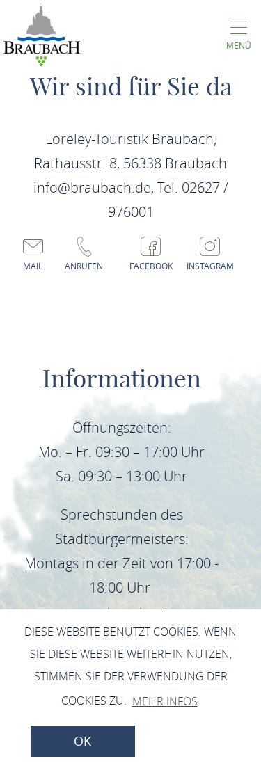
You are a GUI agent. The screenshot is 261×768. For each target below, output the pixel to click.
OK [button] (82, 741)
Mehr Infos (165, 701)
